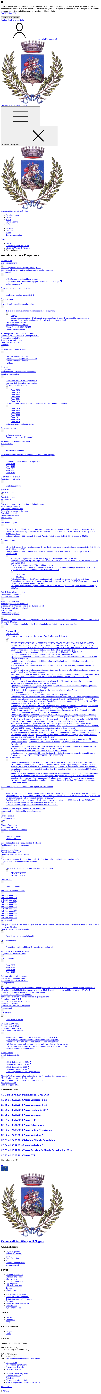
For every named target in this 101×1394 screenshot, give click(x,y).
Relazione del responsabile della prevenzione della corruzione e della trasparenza (37, 1044)
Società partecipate (8, 540)
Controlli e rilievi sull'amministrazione (15, 854)
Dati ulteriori (6, 1013)
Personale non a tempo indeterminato (15, 441)
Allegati (14, 316)
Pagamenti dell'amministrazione (13, 953)
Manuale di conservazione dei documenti (17, 1078)
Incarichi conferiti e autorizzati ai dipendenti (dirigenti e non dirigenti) (28, 455)
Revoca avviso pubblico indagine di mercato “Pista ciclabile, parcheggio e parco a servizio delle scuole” (51, 723)
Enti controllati (6, 518)
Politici (8, 1260)
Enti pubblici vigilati (9, 522)
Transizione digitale (8, 1083)
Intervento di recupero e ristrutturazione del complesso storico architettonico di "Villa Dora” (46, 652)
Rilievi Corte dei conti (14, 886)
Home (8, 243)
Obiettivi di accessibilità (10, 1055)
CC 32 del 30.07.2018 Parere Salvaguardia (22, 1125)
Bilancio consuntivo (13, 839)
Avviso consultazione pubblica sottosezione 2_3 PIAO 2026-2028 (31, 1037)
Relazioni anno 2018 (9, 918)
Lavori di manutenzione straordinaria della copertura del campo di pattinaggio (41, 694)
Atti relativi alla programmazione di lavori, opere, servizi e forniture (27, 787)
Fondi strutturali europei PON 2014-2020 (27, 692)
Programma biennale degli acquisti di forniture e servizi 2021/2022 (32, 802)
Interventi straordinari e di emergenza (15, 1006)
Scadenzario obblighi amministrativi (20, 295)
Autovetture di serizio (14, 1020)
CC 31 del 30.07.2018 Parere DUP (18, 1120)
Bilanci (4, 820)
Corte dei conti (6, 879)
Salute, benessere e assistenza (17, 1303)
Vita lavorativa (11, 1279)
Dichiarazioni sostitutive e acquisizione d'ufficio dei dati (22, 606)
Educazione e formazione (16, 1294)
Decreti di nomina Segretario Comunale (21, 358)
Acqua (8, 233)
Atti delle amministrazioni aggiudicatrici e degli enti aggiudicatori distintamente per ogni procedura (39, 624)
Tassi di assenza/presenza (15, 450)
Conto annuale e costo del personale (20, 437)
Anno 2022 (15, 397)
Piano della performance (10, 506)
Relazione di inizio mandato (17, 325)
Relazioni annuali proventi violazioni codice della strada (22, 1080)
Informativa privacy (13, 1376)
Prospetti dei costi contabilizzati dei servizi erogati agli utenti (29, 947)
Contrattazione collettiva (10, 477)
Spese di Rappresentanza (10, 1085)
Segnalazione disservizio (15, 1367)
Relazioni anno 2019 (9, 911)
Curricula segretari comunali (17, 356)
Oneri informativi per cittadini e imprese (16, 288)
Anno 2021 (15, 399)
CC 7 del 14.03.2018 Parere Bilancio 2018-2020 (25, 1094)
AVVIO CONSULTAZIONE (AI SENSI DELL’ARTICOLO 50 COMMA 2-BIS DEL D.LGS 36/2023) (52, 643)
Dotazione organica (8, 428)
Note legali (10, 1378)
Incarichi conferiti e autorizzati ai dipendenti (23, 461)
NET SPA (20, 577)
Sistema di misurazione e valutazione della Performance (22, 504)
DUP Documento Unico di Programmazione (23, 279)
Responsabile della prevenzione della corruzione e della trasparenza (32, 1042)
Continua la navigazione (10, 18)
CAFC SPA (20, 574)
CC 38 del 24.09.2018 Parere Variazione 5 (22, 1135)
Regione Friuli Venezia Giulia (12, 20)
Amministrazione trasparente (17, 1373)
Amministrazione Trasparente (17, 246)
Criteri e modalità (7, 816)
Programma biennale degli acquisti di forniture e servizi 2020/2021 (32, 804)
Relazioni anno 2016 (9, 915)
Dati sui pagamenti (8, 958)
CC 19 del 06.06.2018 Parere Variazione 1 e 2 (24, 1105)
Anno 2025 (15, 390)
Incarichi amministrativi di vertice (14, 349)
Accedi (4, 239)
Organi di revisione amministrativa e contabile (19, 861)
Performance (6, 499)
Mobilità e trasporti (13, 1290)
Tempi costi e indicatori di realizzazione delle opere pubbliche (25, 997)
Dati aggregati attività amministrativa (15, 608)
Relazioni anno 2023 (9, 902)
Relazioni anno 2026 (9, 895)
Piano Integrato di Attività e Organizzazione (23, 1072)
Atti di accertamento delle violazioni (20, 1048)
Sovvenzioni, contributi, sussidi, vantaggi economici (21, 811)
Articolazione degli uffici (10, 338)
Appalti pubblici (12, 1283)
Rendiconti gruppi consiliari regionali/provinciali (20, 336)
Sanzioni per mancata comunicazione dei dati (18, 333)
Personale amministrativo (15, 1263)
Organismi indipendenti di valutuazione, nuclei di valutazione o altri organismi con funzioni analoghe (40, 859)
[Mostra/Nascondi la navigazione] (20, 116)
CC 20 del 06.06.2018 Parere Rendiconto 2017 (24, 1110)
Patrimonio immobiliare (10, 850)
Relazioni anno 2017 (9, 913)
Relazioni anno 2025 (9, 898)
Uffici (8, 1256)
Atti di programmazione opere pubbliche (16, 995)
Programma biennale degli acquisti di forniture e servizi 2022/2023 (32, 798)
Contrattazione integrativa (11, 479)
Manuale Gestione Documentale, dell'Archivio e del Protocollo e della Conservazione (34, 1076)
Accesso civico (7, 1053)
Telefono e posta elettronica (11, 340)
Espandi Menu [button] (6, 261)
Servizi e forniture (13, 757)
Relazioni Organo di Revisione (18, 248)
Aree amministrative (14, 1254)
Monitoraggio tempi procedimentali (14, 604)
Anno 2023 (15, 394)
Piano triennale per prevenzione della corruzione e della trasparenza (27, 270)
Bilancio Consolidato (9, 825)
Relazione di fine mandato (16, 322)
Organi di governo (13, 1251)
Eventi (8, 1334)
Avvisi (8, 1322)
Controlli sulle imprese (9, 612)
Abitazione (10, 230)
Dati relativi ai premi (9, 513)
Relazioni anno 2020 (9, 909)
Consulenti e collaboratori (11, 342)
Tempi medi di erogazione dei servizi (15, 951)
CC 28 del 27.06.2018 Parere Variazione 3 (22, 1115)
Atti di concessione (8, 818)
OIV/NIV (5, 490)
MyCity (6, 1391)
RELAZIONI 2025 (18, 875)
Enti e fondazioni (12, 1258)
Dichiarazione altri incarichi (16, 385)
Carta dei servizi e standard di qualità (15, 929)
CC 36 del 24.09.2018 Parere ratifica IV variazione (26, 1130)
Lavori (8, 638)
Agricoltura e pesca (13, 1308)
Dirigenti (4, 367)
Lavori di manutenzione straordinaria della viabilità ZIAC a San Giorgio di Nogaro (43, 650)
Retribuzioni (11, 363)
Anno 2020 (15, 401)
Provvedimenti (11, 554)
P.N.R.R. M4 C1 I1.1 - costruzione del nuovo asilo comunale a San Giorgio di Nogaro (44, 690)
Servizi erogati (6, 920)
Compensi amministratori (15, 329)
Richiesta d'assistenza (14, 1369)
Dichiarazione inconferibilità (17, 361)
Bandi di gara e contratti (10, 615)
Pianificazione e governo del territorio (15, 1001)
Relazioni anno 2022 (9, 904)
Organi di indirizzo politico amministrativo (17, 304)
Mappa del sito (6, 1387)
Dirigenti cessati (7, 369)
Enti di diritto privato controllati (13, 592)
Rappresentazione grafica (11, 594)
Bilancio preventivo (13, 836)
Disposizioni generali (9, 263)
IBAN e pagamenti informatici (13, 978)
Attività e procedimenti (10, 596)
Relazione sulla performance (12, 509)
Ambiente (10, 1301)
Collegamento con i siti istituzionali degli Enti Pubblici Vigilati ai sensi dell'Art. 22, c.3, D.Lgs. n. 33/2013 (47, 536)
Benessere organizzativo (10, 515)
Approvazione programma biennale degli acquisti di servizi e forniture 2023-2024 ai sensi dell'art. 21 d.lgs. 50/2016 (50, 793)
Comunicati (10, 1320)
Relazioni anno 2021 (9, 906)
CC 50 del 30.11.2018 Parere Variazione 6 (22, 1145)
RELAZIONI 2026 (18, 873)
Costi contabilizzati (8, 940)
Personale (4, 345)
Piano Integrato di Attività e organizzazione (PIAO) (21, 268)
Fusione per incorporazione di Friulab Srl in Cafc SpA (32, 565)
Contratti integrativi (13, 486)
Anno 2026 (10, 965)
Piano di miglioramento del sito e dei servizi (23, 1382)
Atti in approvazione (9, 827)
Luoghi (9, 1331)
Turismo (9, 1288)
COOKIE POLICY (8, 13)
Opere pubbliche (7, 983)
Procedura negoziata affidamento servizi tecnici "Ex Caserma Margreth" (39, 751)
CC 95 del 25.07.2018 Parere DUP (18, 1155)
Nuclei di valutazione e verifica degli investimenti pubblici (23, 992)
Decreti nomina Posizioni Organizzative (21, 381)
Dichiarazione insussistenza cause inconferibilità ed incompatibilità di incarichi (36, 403)
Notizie (9, 1317)
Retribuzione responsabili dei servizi (20, 424)
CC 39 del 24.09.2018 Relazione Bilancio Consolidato (28, 1140)
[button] (12, 215)
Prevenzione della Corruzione (12, 1030)
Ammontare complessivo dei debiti (14, 980)
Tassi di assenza (7, 444)
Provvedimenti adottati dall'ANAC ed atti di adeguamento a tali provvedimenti (36, 1046)
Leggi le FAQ (11, 1363)
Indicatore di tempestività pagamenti (15, 976)
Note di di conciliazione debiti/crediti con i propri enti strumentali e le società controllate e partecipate (50, 579)
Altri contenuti (6, 1008)
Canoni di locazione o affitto (12, 852)
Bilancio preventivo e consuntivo (14, 830)
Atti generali (6, 272)
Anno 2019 (15, 422)
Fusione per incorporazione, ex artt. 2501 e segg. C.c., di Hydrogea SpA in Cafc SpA (44, 558)
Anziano (9, 228)
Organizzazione (7, 299)
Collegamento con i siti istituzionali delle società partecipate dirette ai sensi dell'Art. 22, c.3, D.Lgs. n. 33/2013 (48, 551)
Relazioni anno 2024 (9, 900)
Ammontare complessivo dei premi (14, 511)
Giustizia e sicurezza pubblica (17, 1297)
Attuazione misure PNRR (11, 999)
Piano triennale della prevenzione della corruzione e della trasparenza (32, 1039)
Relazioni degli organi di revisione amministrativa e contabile (29, 868)
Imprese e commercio (14, 1281)
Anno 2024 (15, 392)
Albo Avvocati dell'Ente (10, 1026)
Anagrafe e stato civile (14, 1275)
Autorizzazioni (11, 1306)
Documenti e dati (12, 1265)
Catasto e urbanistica (14, 1286)
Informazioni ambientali (10, 1003)
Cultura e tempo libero (14, 1277)
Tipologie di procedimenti (11, 601)
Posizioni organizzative (10, 374)
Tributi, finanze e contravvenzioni (19, 1299)
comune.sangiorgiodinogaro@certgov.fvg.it (23, 1358)
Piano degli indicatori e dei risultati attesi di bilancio (21, 843)
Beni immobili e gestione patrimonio (15, 845)
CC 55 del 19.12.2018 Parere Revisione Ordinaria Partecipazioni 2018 (36, 1150)
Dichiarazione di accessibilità (17, 1380)
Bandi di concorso (8, 492)
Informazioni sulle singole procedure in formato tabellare (23, 809)
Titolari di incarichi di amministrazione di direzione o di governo (31, 311)
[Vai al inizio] (2, 1165)
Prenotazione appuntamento (16, 1365)
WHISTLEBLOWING (10, 1024)
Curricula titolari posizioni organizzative (21, 383)
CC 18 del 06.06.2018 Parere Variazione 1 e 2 (24, 1099)
